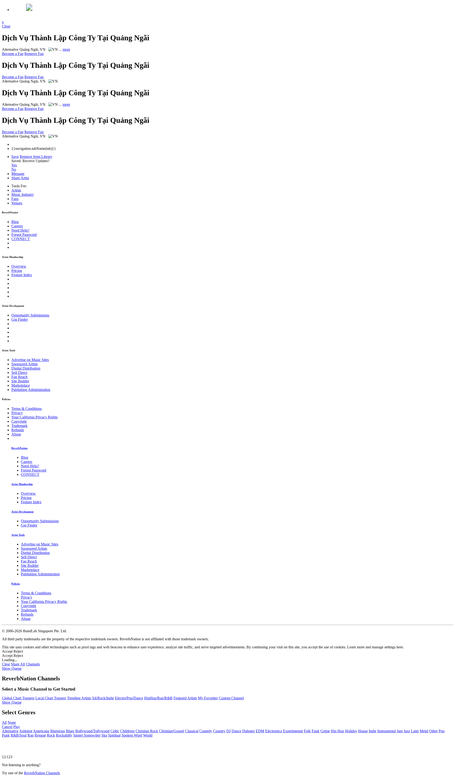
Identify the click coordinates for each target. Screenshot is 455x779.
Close (6, 26)
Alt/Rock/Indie (103, 698)
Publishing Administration (30, 390)
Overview (18, 266)
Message (17, 174)
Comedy (205, 731)
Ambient (25, 731)
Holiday (351, 731)
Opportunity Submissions (30, 315)
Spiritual (114, 735)
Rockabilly (64, 735)
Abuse (16, 434)
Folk (307, 731)
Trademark (19, 426)
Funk (315, 731)
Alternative (10, 731)
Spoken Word (132, 735)
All (4, 722)
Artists (16, 190)
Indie (372, 731)
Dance (236, 731)
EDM (260, 731)
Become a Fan (12, 54)
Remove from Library (36, 157)
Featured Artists (185, 698)
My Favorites (208, 698)
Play (16, 727)
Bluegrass (57, 731)
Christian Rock (147, 731)
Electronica (273, 731)
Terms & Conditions (26, 409)
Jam (400, 731)
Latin (415, 731)
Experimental (293, 731)
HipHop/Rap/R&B (158, 698)
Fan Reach (19, 377)
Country (219, 731)
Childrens (127, 731)
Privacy (17, 413)
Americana (41, 731)
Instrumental (386, 731)
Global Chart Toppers (18, 698)
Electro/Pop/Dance (129, 698)
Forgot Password (24, 235)
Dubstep (248, 731)
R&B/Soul (19, 735)
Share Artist (20, 178)
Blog (15, 222)
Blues (70, 731)
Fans (14, 199)
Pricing (16, 271)
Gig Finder (19, 319)
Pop (442, 731)
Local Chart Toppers (50, 698)
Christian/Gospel (171, 731)
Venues (16, 203)
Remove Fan (34, 54)
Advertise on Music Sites (30, 360)
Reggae (40, 735)
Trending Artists (79, 698)
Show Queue (12, 668)
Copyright (19, 421)
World (147, 735)
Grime (325, 731)
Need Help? (20, 230)
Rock (51, 735)
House (363, 731)
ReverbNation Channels (42, 773)
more (66, 49)
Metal (424, 731)
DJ (228, 731)
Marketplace (20, 385)
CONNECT (20, 239)
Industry (22, 194)
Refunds (17, 430)
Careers (17, 226)
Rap (30, 735)
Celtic (114, 731)
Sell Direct (19, 373)
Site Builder (20, 381)
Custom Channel (231, 698)
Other (433, 731)
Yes (14, 165)
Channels (33, 664)
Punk (6, 735)
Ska (104, 735)
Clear (6, 664)
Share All (18, 664)
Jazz (407, 731)
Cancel (7, 727)
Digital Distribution (25, 368)
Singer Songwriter (86, 735)
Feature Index (21, 275)
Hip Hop (337, 731)
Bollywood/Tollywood (92, 731)
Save (15, 157)
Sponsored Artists (24, 364)
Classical (191, 731)
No (13, 169)
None (12, 722)
